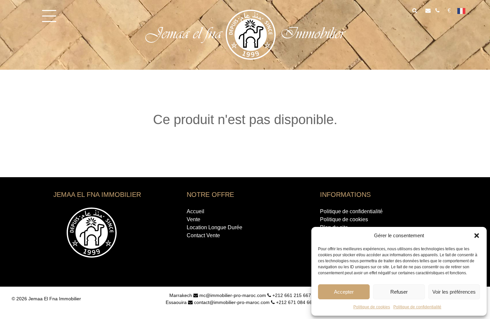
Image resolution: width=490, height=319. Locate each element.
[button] (476, 235)
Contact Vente (203, 235)
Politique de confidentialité (417, 307)
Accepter (344, 292)
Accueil (195, 211)
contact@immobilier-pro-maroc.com (231, 302)
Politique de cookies (371, 307)
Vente (193, 219)
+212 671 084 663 (295, 302)
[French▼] (463, 10)
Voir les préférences (454, 292)
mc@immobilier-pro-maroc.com (232, 295)
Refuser (399, 292)
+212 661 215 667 (291, 295)
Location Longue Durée (214, 227)
